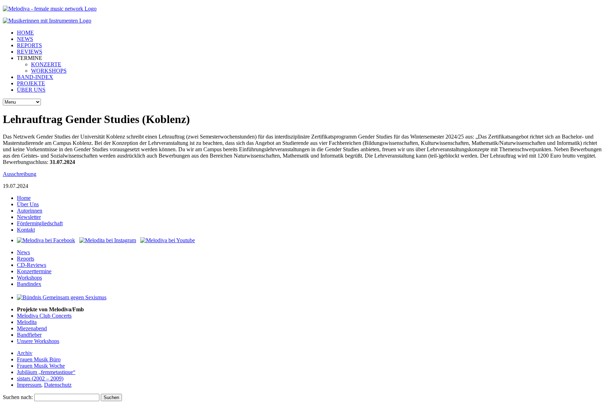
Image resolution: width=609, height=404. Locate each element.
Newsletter (29, 217)
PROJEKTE (31, 83)
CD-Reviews (31, 265)
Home (24, 198)
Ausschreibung (19, 174)
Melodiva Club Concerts (44, 316)
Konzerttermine (34, 271)
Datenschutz (58, 385)
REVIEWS (29, 52)
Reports (25, 259)
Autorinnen (29, 211)
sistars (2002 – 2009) (40, 378)
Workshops (29, 278)
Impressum (29, 385)
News (23, 252)
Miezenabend (32, 328)
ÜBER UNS (31, 90)
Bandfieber (29, 335)
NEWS (25, 39)
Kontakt (26, 230)
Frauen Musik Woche (41, 366)
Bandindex (29, 284)
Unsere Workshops (38, 341)
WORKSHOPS (49, 71)
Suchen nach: (18, 397)
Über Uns (28, 204)
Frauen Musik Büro (39, 359)
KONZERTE (46, 64)
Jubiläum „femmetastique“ (46, 372)
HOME (25, 33)
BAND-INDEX (35, 77)
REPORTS (29, 45)
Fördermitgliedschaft (40, 223)
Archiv (24, 353)
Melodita (27, 322)
